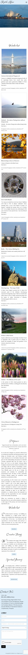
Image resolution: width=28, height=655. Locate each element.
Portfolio (17, 88)
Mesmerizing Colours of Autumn (10, 161)
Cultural (2, 88)
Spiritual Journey (13, 128)
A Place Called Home (7, 335)
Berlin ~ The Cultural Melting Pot (10, 249)
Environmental (7, 88)
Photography (13, 88)
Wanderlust (22, 88)
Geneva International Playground (10, 76)
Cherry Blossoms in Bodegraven (10, 422)
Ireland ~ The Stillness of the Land (10, 379)
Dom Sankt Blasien (6, 199)
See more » (3, 85)
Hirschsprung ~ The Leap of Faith (10, 288)
